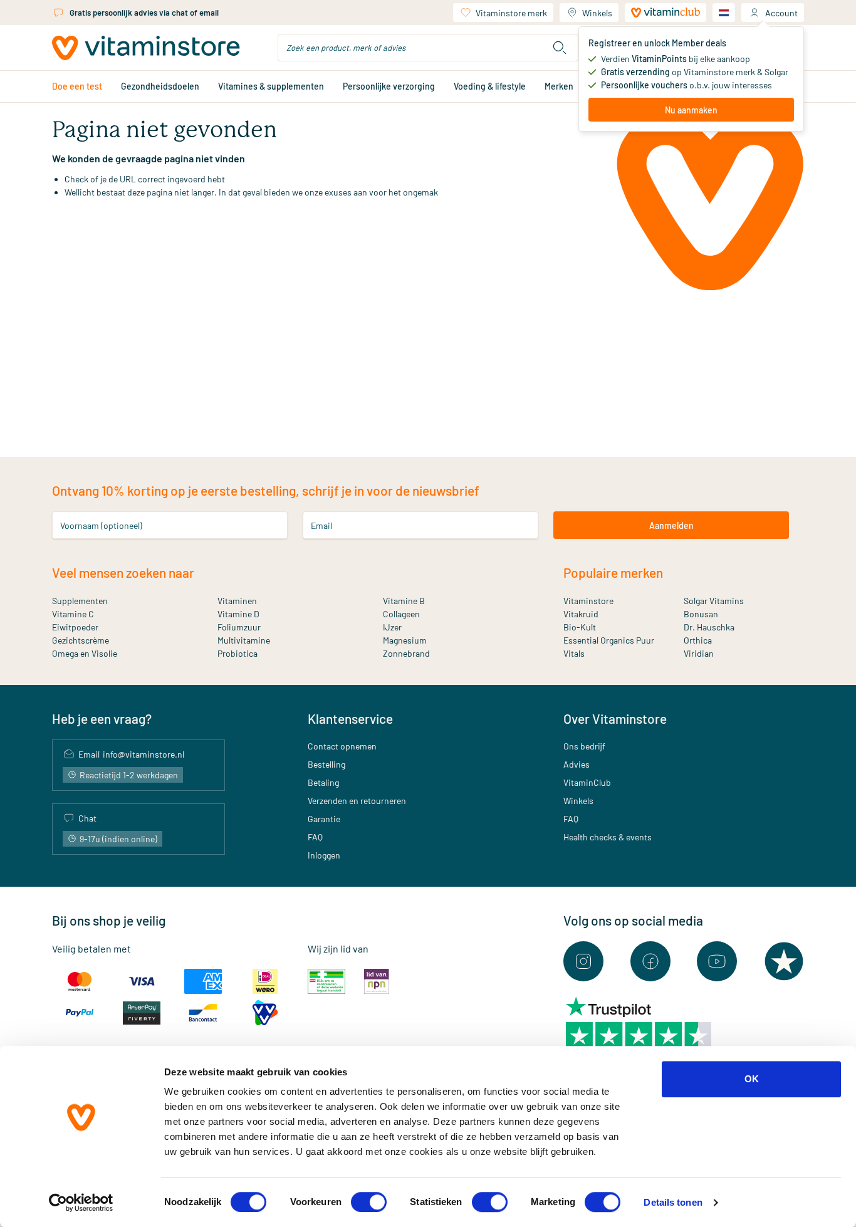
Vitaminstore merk (511, 13)
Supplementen (80, 600)
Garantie (324, 818)
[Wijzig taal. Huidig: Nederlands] (723, 12)
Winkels (597, 13)
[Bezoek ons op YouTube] (717, 961)
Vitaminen (237, 600)
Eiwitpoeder (75, 627)
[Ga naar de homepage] (146, 48)
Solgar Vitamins (714, 600)
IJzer (392, 627)
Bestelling (326, 764)
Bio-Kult (579, 627)
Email (321, 525)
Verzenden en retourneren (357, 800)
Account (781, 13)
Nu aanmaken (691, 110)
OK (751, 1078)
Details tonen (673, 1202)
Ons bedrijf (584, 746)
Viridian (699, 653)
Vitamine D (238, 613)
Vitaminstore (588, 600)
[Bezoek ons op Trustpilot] (784, 961)
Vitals (574, 653)
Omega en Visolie (84, 653)
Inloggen (324, 855)
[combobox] (428, 47)
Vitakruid (580, 613)
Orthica (698, 640)
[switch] (369, 1202)
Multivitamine (243, 640)
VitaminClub (587, 782)
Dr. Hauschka (709, 627)
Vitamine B (404, 600)
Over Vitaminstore (615, 718)
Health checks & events (607, 837)
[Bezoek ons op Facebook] (650, 961)
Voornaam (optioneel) (101, 525)
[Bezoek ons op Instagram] (583, 961)
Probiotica (237, 653)
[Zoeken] (559, 47)
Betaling (323, 782)
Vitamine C (73, 613)
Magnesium (405, 640)
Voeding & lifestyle (490, 86)
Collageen (401, 613)
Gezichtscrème (80, 640)
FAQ (315, 837)
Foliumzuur (239, 627)
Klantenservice (350, 718)
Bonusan (701, 613)
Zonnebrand (406, 653)
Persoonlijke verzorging (389, 86)
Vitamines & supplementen (271, 86)
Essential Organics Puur (608, 640)
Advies (576, 764)
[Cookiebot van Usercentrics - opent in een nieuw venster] (81, 1202)
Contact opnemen (342, 746)
